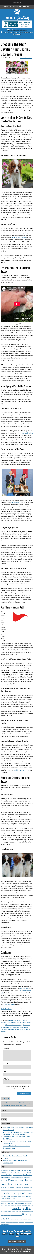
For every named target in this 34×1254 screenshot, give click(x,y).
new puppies (23, 988)
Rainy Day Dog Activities (16, 1215)
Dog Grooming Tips (10, 1201)
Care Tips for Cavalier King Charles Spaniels (15, 1172)
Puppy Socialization (28, 1211)
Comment (6, 1049)
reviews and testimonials (24, 433)
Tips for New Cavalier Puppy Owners (19, 1023)
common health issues (18, 237)
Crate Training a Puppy (24, 1199)
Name (5, 1064)
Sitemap (23, 1249)
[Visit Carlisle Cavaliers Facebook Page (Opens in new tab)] (23, 1251)
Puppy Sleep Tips (20, 1211)
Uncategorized (8, 1163)
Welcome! (6, 1098)
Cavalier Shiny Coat (26, 1196)
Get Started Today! (17, 1241)
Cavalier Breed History (18, 1175)
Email (5, 1071)
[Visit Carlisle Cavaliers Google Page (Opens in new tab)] (25, 1251)
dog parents (15, 502)
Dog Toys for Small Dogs (21, 1201)
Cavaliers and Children (16, 1196)
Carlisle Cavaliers (26, 58)
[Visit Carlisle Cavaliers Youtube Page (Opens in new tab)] (27, 1251)
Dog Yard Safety (6, 1203)
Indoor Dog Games (26, 1205)
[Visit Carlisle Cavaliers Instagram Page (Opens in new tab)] (29, 1251)
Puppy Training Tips (5, 1215)
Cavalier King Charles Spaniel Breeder (15, 1156)
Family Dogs (27, 1203)
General (5, 1158)
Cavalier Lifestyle (27, 1190)
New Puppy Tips (21, 1208)
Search (3, 1120)
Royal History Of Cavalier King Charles (20, 1219)
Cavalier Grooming (19, 1177)
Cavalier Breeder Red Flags (10, 1027)
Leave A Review (15, 1251)
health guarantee (19, 770)
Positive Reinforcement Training (8, 1211)
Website (6, 1079)
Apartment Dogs (4, 1170)
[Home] (17, 19)
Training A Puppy (10, 1222)
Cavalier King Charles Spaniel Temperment (13, 1190)
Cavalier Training (6, 1199)
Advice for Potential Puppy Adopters (17, 1025)
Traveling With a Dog (19, 1222)
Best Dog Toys (12, 1170)
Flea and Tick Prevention (15, 1205)
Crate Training (15, 1199)
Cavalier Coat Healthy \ (9, 1177)
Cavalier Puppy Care (13, 1193)
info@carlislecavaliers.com (18, 30)
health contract (10, 1004)
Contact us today (6, 1009)
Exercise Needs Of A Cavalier (17, 1203)
